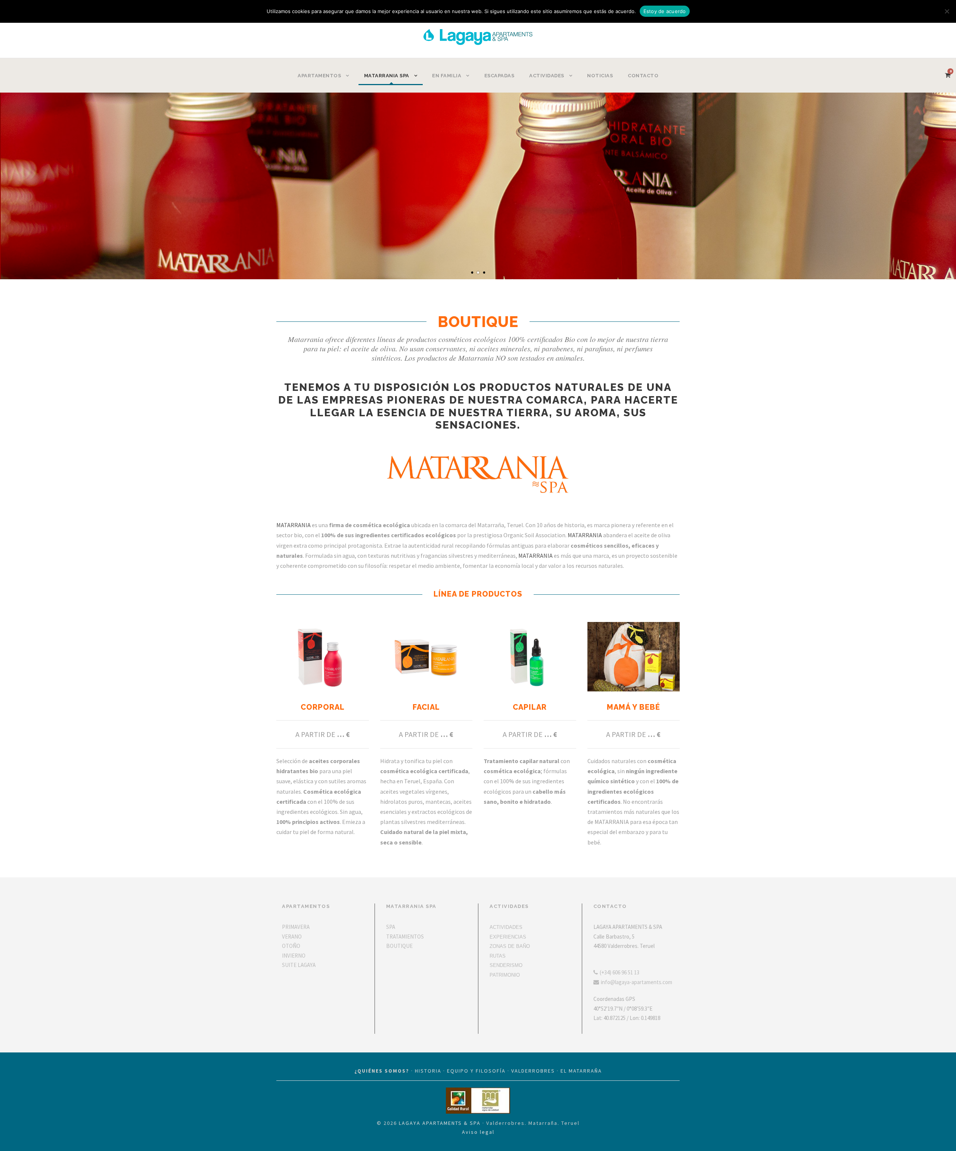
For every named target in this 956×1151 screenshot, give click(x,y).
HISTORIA (428, 1070)
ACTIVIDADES (506, 927)
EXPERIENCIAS (508, 937)
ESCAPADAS (499, 75)
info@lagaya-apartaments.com (636, 982)
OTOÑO (291, 945)
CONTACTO (643, 75)
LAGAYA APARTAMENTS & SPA (440, 1123)
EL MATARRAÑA (581, 1070)
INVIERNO (293, 955)
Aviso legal (478, 1132)
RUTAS (498, 956)
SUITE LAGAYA (299, 964)
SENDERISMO (506, 965)
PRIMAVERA (296, 926)
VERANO (292, 936)
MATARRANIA (293, 525)
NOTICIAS (600, 75)
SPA (390, 926)
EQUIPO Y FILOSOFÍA (476, 1070)
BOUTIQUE (399, 945)
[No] (946, 11)
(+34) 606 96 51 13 (619, 972)
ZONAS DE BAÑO (510, 946)
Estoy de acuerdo (664, 11)
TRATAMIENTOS (405, 936)
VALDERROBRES (533, 1070)
